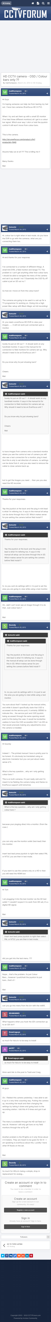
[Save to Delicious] (15, 1255)
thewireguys (14, 1032)
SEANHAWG (14, 1013)
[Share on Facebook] (7, 1255)
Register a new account (25, 1210)
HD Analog (37, 83)
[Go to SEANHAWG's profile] (4, 1014)
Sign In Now (25, 1227)
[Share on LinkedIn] (27, 1255)
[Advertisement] (25, 46)
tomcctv (12, 227)
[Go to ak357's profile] (4, 1049)
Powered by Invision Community (25, 1318)
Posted (17, 93)
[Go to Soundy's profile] (4, 626)
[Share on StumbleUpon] (23, 1255)
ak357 (11, 1048)
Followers (23, 1237)
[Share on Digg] (11, 1255)
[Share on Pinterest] (31, 1255)
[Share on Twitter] (3, 1255)
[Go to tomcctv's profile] (4, 228)
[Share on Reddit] (19, 1255)
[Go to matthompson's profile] (4, 92)
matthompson (11, 83)
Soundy (12, 625)
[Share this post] (47, 93)
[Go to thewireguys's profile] (4, 1033)
